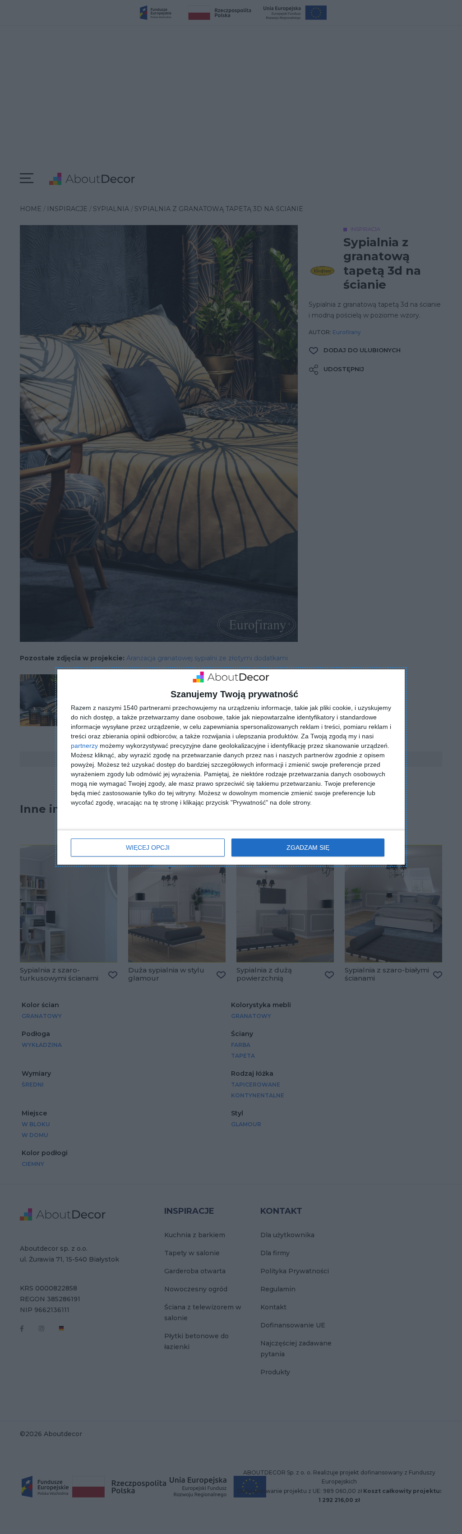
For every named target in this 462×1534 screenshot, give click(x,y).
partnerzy (84, 745)
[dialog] (231, 767)
